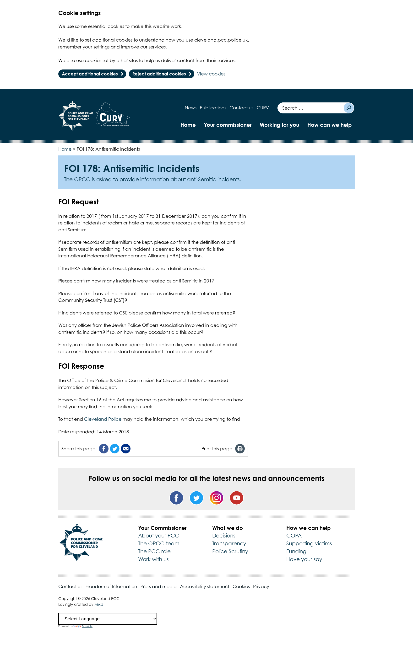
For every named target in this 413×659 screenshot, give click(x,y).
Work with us (153, 559)
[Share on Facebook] (104, 448)
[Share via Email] (125, 448)
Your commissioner (228, 125)
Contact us (241, 107)
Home (188, 125)
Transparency (229, 543)
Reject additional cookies (159, 73)
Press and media (159, 586)
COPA (294, 535)
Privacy (261, 586)
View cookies (211, 73)
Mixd (98, 604)
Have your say (304, 559)
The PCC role (154, 551)
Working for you (279, 125)
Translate (87, 626)
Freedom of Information (111, 586)
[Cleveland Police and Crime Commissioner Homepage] (75, 116)
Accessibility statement (204, 586)
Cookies (241, 586)
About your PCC (158, 535)
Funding (296, 551)
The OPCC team (158, 543)
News (190, 107)
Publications (213, 107)
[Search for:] (310, 107)
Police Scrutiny (230, 551)
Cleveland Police (102, 419)
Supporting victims (309, 543)
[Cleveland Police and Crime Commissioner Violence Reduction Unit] (112, 115)
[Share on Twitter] (115, 448)
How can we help (329, 125)
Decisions (223, 535)
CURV (263, 107)
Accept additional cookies (90, 73)
